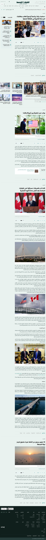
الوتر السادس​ (22, 515)
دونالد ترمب (28, 433)
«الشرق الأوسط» (39, 139)
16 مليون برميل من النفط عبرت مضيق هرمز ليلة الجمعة (5, 41)
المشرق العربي (42, 518)
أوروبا (39, 515)
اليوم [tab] (4, 17)
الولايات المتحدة (38, 514)
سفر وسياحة (38, 525)
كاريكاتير (33, 515)
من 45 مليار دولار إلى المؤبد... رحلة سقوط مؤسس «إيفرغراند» (7, 27)
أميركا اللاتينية (38, 519)
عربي (44, 1)
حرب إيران (36, 502)
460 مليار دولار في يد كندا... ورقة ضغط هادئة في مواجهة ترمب (6, 36)
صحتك (17, 514)
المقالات (33, 514)
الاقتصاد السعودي (38, 75)
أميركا (28, 179)
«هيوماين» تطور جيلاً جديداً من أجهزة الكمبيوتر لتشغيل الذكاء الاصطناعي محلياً (17, 91)
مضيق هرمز (32, 502)
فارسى (36, 1)
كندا (31, 179)
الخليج (43, 515)
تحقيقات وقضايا (27, 525)
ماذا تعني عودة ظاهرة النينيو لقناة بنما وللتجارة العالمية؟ (6, 32)
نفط (40, 502)
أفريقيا (39, 518)
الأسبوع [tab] (2, 17)
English (43, 1)
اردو (38, 1)
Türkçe (40, 1)
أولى (40, 179)
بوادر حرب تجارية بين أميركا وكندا (34, 113)
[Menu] (44, 6)
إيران (24, 502)
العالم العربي (44, 514)
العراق (21, 502)
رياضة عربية (33, 525)
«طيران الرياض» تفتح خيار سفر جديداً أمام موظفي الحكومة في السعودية (17, 103)
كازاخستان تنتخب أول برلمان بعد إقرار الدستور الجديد (33, 9)
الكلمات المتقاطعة (43, 531)
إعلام (23, 518)
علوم (17, 515)
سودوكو (44, 532)
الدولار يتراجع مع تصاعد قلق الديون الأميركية (6, 45)
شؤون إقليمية (43, 519)
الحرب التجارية (36, 179)
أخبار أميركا (33, 433)
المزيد (20, 7)
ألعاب (22, 7)
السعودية (32, 75)
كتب (23, 514)
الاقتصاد (43, 13)
